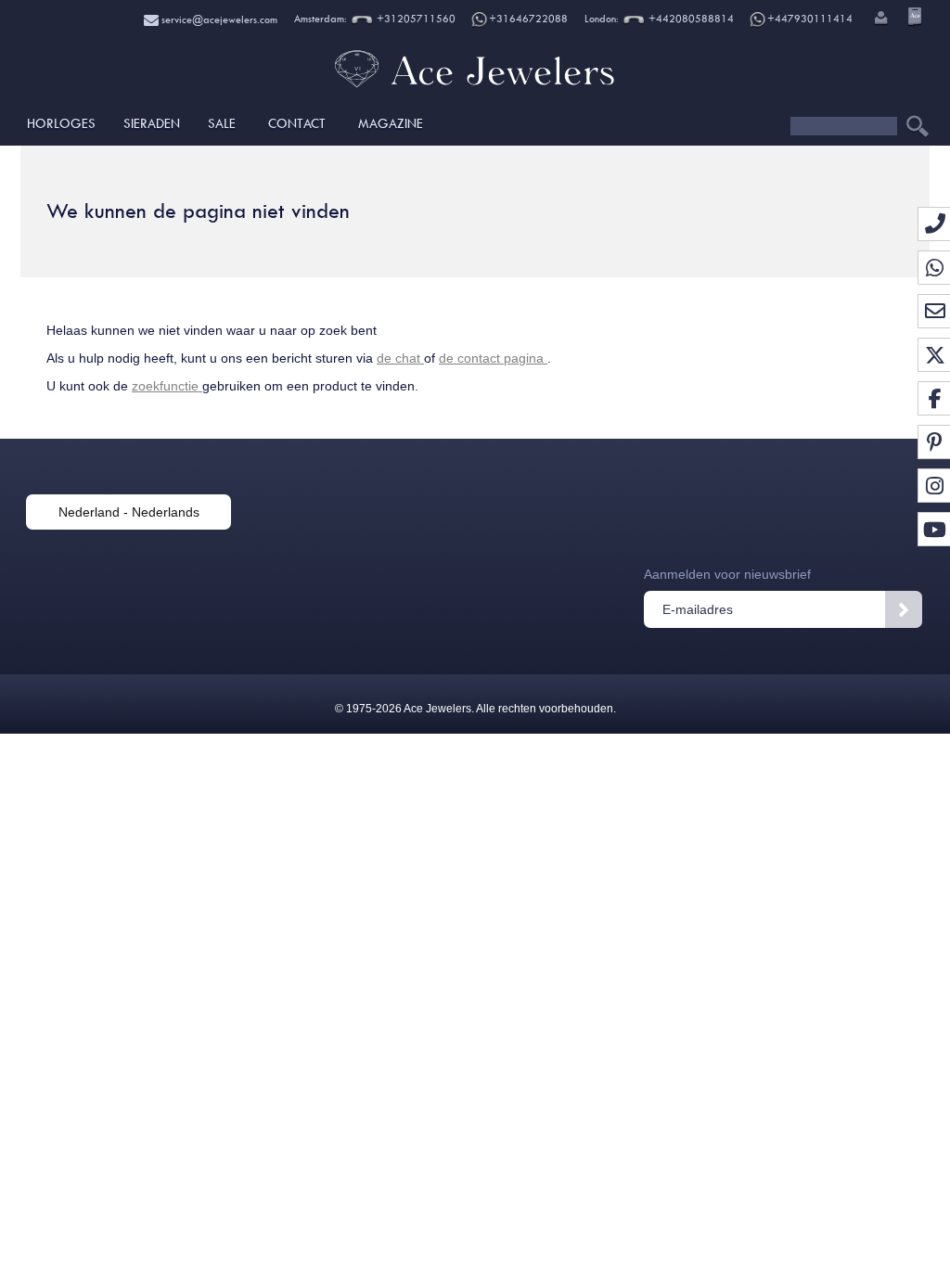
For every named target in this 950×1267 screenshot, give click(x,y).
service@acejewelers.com (218, 20)
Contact (297, 123)
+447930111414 (810, 19)
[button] (879, 19)
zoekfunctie (167, 385)
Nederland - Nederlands (128, 512)
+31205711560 (415, 19)
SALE (222, 123)
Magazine (390, 123)
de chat (400, 358)
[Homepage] (474, 88)
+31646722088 (528, 19)
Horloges (61, 123)
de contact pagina (493, 358)
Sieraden (151, 123)
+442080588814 (690, 19)
